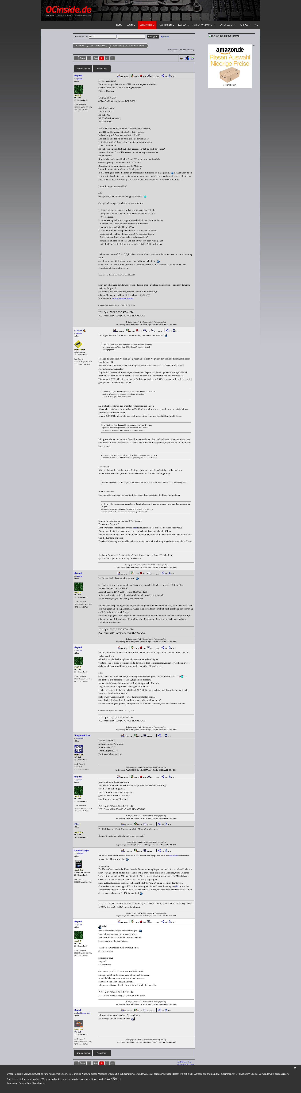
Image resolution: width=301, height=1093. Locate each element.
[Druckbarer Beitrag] (181, 58)
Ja (108, 1079)
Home (119, 25)
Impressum (12, 1083)
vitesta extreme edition (123, 298)
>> (112, 58)
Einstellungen (38, 1083)
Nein (116, 1079)
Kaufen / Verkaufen (203, 25)
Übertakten (146, 25)
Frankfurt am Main (83, 1013)
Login (130, 25)
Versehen (80, 853)
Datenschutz (25, 1083)
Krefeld (79, 333)
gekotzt (79, 79)
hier (135, 527)
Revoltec (173, 855)
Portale (244, 25)
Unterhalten (226, 25)
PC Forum (79, 45)
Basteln (182, 25)
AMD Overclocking (98, 45)
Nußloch (80, 738)
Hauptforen (165, 25)
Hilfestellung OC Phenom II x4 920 (129, 45)
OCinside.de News (227, 36)
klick (177, 886)
